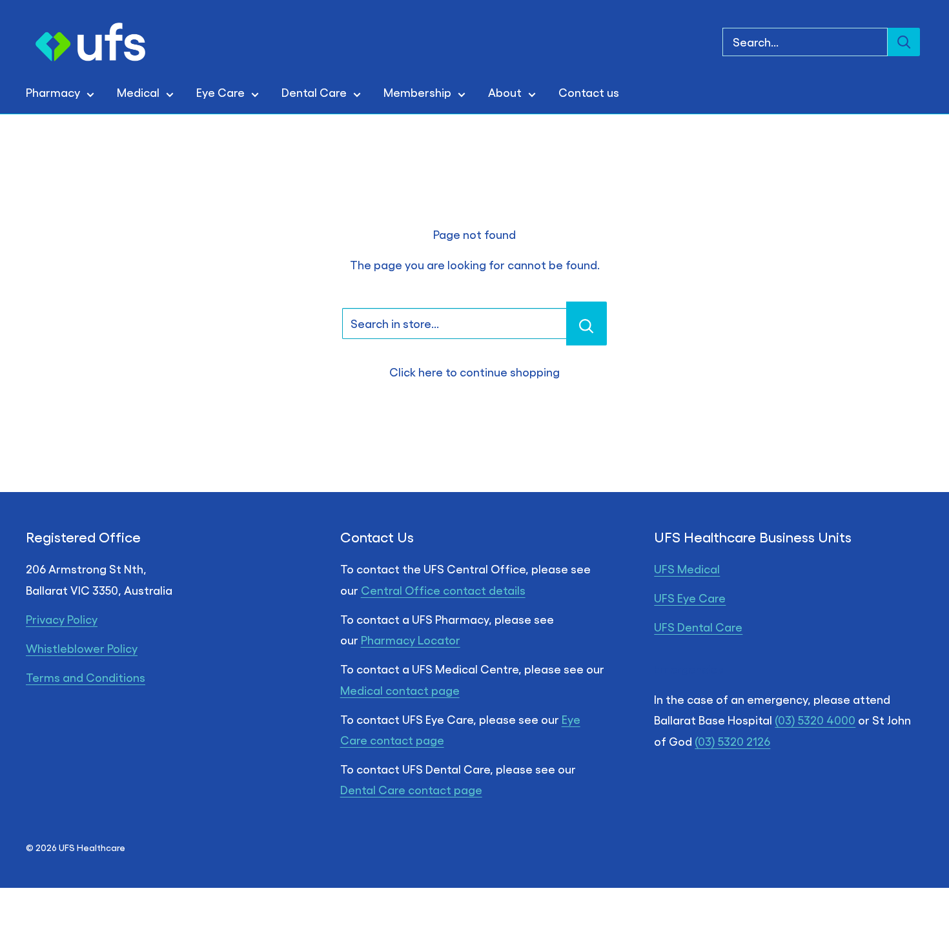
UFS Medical (687, 568)
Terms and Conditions (85, 677)
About (505, 92)
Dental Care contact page (411, 789)
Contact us (588, 92)
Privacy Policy (61, 619)
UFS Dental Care (698, 626)
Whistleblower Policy (82, 648)
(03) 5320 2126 (732, 741)
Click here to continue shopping (474, 371)
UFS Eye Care (690, 597)
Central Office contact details (443, 590)
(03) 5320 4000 (815, 719)
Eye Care (220, 92)
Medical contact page (400, 690)
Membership (417, 92)
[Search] (904, 42)
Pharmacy (53, 92)
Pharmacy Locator (410, 639)
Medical (138, 92)
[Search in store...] (586, 323)
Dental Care (314, 92)
